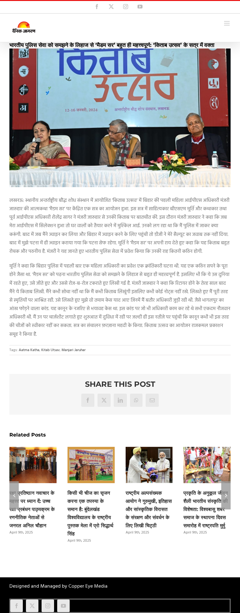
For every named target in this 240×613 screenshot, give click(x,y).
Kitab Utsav (50, 350)
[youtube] (63, 606)
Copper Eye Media (88, 586)
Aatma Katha (29, 350)
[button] (14, 495)
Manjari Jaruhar (74, 350)
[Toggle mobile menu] (227, 23)
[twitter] (32, 606)
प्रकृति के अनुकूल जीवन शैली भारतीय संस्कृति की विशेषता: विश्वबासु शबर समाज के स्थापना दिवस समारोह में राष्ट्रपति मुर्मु (205, 509)
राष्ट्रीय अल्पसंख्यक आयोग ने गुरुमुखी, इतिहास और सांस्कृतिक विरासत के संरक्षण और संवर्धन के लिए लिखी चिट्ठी (149, 509)
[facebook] (16, 606)
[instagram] (48, 606)
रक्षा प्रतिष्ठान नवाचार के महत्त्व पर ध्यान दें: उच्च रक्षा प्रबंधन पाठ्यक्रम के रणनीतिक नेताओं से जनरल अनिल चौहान (32, 509)
